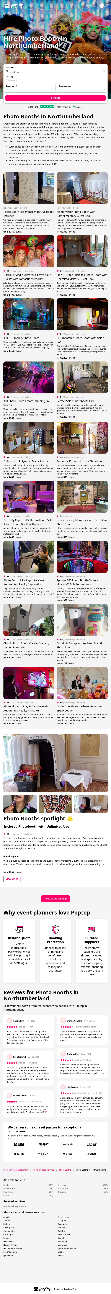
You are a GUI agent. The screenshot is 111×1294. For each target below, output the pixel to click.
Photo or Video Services (43, 1170)
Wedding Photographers (14, 1206)
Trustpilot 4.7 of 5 (66, 1289)
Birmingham (9, 1188)
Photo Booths (65, 1170)
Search (89, 5)
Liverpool (62, 1185)
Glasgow (62, 1192)
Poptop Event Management (15, 1170)
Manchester (8, 1192)
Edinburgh (63, 1188)
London (6, 1185)
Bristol (6, 1195)
